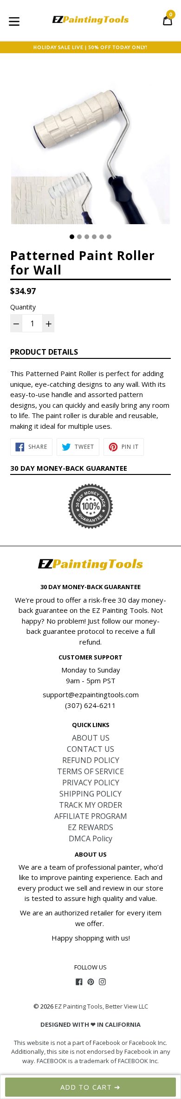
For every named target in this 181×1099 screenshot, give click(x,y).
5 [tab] (101, 236)
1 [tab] (72, 236)
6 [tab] (109, 236)
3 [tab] (86, 236)
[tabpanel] (90, 147)
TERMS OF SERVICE (90, 771)
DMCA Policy (90, 838)
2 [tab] (79, 236)
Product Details (44, 352)
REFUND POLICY (90, 760)
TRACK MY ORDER (90, 805)
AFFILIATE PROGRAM (90, 816)
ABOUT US (91, 738)
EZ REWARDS (90, 827)
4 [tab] (94, 236)
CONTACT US (90, 749)
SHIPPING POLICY (90, 794)
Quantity (23, 306)
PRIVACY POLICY (90, 782)
